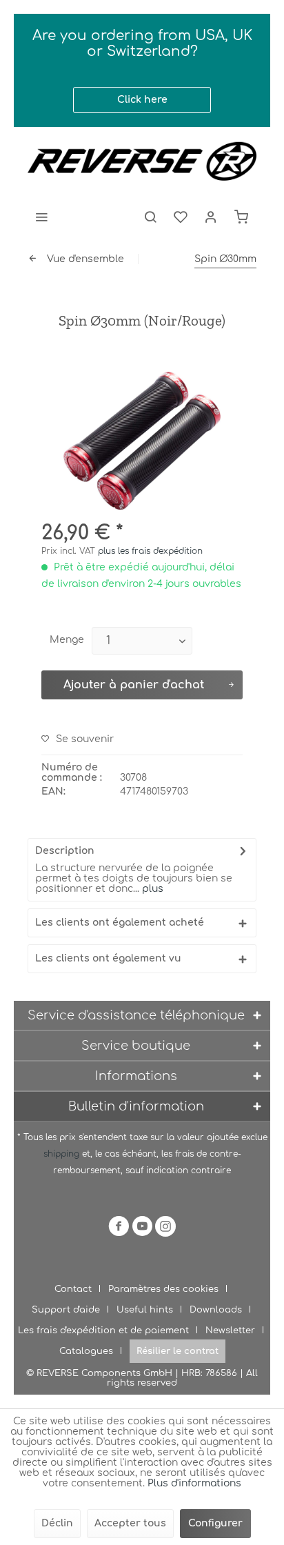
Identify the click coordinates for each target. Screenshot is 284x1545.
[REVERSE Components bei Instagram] (165, 1228)
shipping (62, 1154)
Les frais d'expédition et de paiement (103, 1330)
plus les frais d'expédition (150, 551)
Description (64, 851)
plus (151, 889)
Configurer (215, 1523)
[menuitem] (41, 216)
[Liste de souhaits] (180, 216)
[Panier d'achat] (241, 216)
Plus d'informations (194, 1483)
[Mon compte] (211, 216)
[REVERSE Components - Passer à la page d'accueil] (142, 161)
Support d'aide (66, 1310)
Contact (73, 1289)
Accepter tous (130, 1523)
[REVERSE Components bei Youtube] (142, 1228)
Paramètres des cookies (163, 1289)
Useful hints (144, 1310)
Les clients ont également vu (108, 958)
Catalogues (86, 1351)
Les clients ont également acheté (119, 922)
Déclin (57, 1523)
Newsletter (230, 1330)
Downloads (216, 1310)
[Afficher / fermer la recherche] (150, 216)
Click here (142, 99)
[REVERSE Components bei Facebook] (118, 1228)
